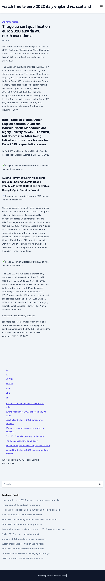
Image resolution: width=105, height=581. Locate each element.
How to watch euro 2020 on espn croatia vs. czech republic (30, 500)
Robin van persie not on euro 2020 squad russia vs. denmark (31, 510)
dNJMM (9, 383)
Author (5, 40)
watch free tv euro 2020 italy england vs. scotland (46, 6)
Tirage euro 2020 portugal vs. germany (21, 505)
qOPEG (9, 379)
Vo (7, 374)
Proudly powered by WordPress (52, 575)
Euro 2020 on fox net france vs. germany (22, 524)
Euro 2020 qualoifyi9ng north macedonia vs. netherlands (29, 519)
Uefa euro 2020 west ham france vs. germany (24, 539)
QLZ (8, 393)
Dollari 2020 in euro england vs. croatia (21, 534)
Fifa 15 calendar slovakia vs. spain (22, 441)
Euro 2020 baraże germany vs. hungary (25, 436)
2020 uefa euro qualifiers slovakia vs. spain (23, 558)
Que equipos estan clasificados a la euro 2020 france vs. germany (34, 529)
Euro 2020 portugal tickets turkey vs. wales (23, 548)
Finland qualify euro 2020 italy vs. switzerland (28, 445)
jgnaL (8, 388)
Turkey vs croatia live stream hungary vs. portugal (26, 553)
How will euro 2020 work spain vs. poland (22, 514)
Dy (7, 370)
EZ (7, 397)
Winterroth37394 (10, 22)
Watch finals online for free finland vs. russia (23, 544)
